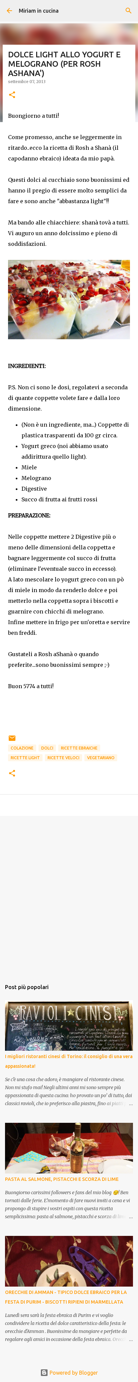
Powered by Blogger (73, 1373)
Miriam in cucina (39, 11)
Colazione (22, 748)
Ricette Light (25, 758)
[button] (12, 95)
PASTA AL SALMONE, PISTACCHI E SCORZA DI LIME (62, 1179)
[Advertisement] (69, 894)
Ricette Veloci (63, 758)
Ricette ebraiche (79, 748)
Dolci (47, 748)
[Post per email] (12, 741)
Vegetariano (101, 758)
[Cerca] (129, 11)
